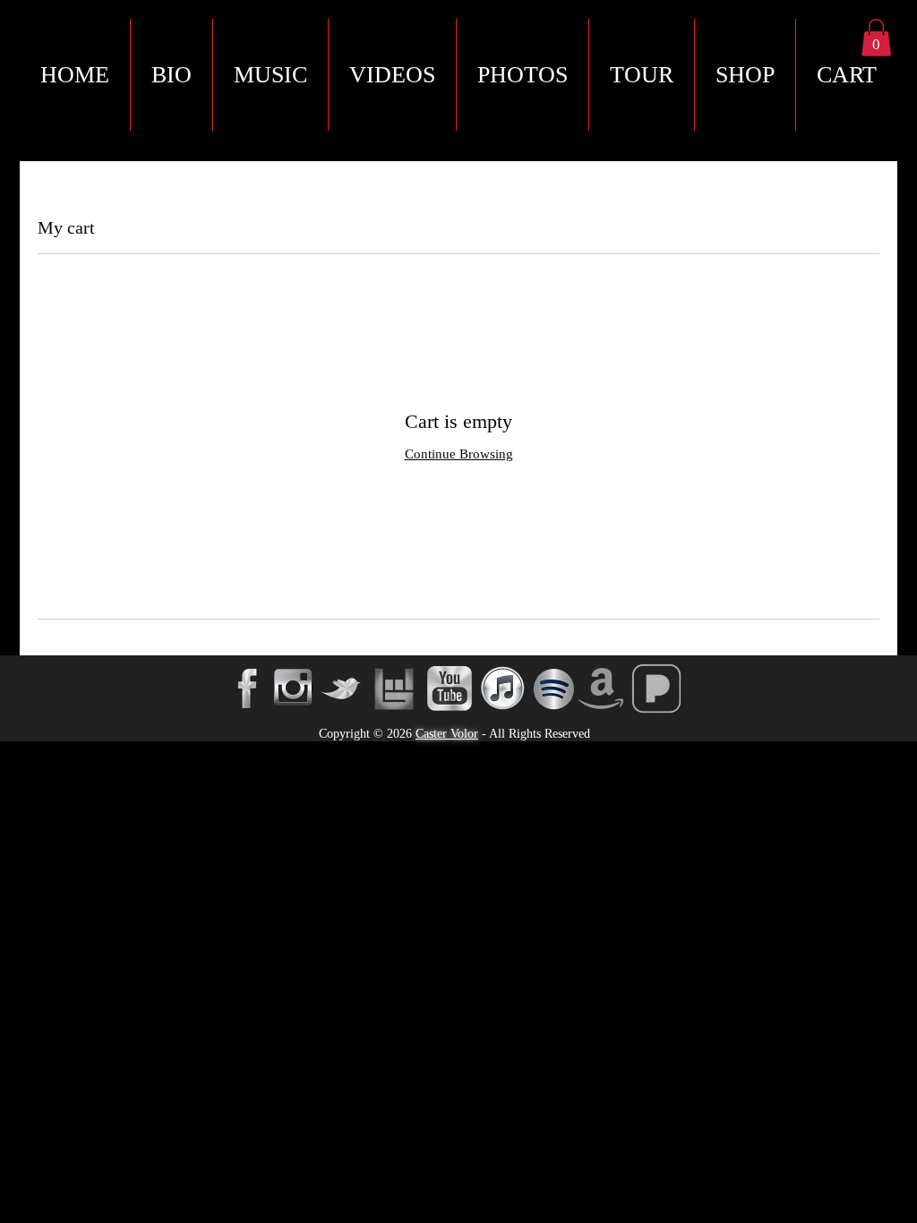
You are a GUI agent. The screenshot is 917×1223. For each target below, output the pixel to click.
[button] (846, 75)
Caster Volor (447, 733)
